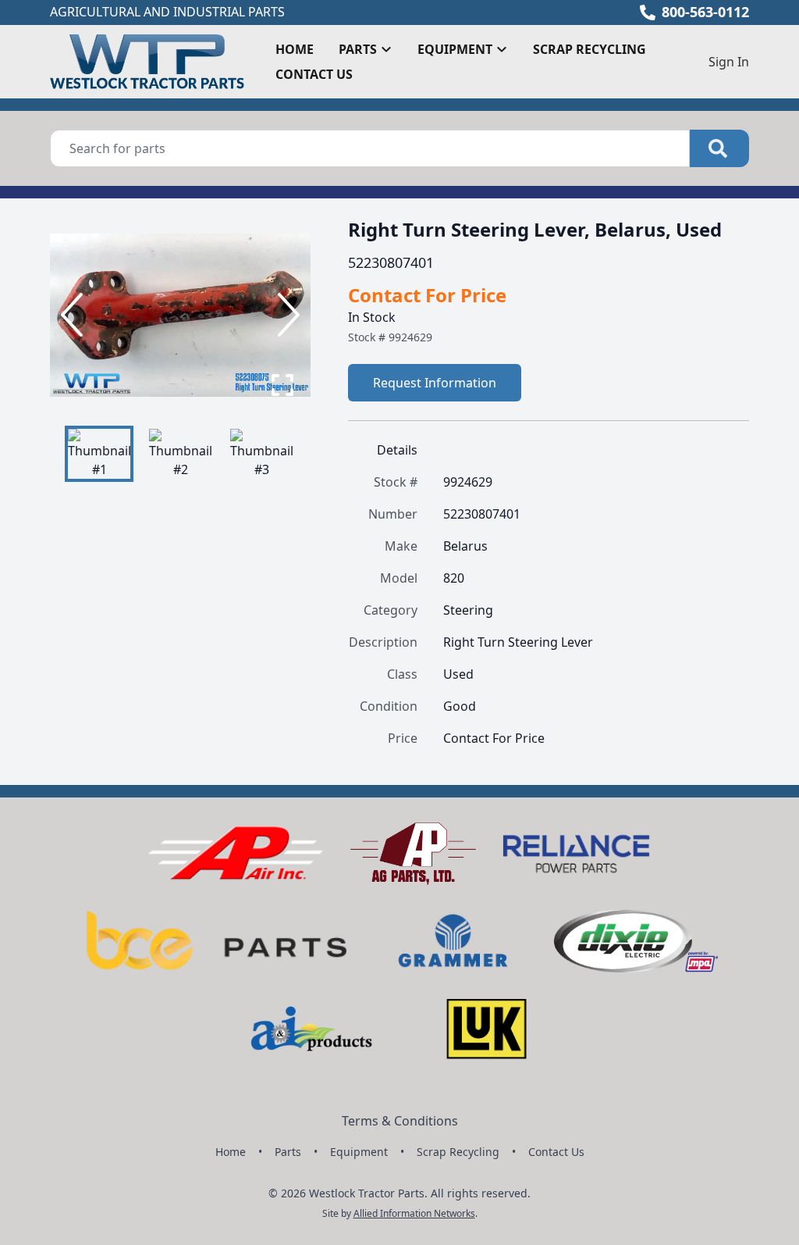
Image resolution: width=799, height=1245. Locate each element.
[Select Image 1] (99, 454)
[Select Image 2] (180, 454)
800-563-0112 (705, 11)
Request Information (434, 382)
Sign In (728, 61)
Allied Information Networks (414, 1213)
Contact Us (314, 74)
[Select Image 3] (261, 454)
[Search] (719, 148)
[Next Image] (286, 315)
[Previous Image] (75, 315)
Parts (288, 1151)
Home (294, 49)
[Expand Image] (282, 385)
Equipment (359, 1151)
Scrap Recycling (589, 49)
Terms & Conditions (400, 1120)
